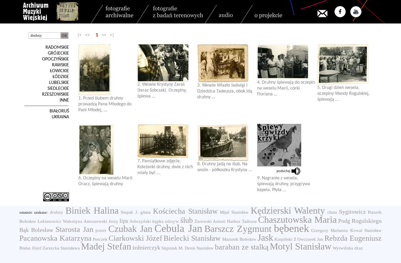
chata (332, 212)
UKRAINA (60, 117)
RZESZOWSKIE (55, 94)
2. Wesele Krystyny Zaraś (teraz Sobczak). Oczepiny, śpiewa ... (162, 90)
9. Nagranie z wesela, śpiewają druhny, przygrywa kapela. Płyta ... (283, 184)
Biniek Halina (92, 210)
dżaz (358, 248)
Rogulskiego (367, 221)
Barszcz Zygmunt (238, 228)
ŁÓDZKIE (61, 77)
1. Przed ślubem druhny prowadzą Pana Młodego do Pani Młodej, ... (105, 104)
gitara (145, 212)
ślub (186, 220)
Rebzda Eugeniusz (353, 238)
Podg (344, 221)
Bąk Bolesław (36, 230)
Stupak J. (129, 212)
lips (123, 221)
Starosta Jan (74, 229)
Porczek (100, 239)
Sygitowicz (352, 211)
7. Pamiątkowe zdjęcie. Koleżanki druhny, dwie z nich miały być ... (165, 167)
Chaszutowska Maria (297, 219)
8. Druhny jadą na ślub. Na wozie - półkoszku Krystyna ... (224, 167)
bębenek (291, 228)
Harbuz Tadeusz (242, 221)
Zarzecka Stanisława (61, 248)
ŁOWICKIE (59, 71)
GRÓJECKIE (58, 53)
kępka (158, 221)
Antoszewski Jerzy (101, 221)
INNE (64, 100)
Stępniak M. (172, 248)
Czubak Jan (130, 228)
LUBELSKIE (59, 82)
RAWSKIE (60, 65)
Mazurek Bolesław (239, 239)
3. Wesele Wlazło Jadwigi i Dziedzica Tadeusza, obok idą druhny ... (224, 91)
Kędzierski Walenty (288, 210)
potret (100, 230)
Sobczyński (140, 221)
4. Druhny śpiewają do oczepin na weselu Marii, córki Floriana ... (286, 88)
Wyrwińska (343, 248)
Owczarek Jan (310, 239)
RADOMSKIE (57, 47)
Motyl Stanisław (300, 246)
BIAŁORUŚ (59, 111)
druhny (56, 212)
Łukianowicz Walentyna (60, 221)
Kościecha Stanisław (185, 211)
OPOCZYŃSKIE (55, 59)
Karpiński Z (285, 239)
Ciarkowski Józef (135, 238)
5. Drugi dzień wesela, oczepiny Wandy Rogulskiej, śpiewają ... (343, 93)
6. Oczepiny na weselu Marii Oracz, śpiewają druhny (105, 181)
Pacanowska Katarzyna (55, 238)
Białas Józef (30, 248)
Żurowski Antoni (209, 221)
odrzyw (172, 221)
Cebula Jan (178, 228)
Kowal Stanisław (366, 230)
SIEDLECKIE (58, 88)
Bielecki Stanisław (192, 238)
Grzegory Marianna (329, 230)
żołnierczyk (146, 247)
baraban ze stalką (242, 247)
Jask (265, 237)
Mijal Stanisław (234, 212)
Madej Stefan (106, 246)
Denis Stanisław (199, 248)
